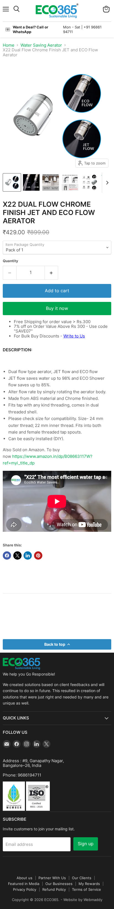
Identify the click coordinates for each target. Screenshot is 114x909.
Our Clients (81, 878)
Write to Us (74, 336)
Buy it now (57, 308)
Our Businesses (58, 883)
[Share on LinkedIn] (28, 555)
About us (24, 878)
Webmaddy (93, 899)
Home (8, 45)
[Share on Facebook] (7, 555)
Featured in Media (23, 883)
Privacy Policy (24, 889)
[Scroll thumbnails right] (106, 182)
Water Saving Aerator (41, 45)
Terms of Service (86, 889)
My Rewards (89, 883)
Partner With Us (52, 878)
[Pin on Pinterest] (38, 555)
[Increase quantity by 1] (51, 273)
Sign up (86, 843)
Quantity (10, 261)
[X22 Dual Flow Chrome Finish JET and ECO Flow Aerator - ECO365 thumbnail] (12, 182)
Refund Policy (54, 889)
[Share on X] (17, 555)
